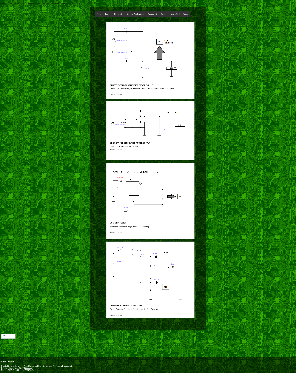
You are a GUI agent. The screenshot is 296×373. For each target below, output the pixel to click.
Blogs (185, 14)
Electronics (118, 14)
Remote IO (152, 14)
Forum (108, 14)
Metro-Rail (175, 14)
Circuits (163, 14)
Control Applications (135, 14)
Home (99, 14)
